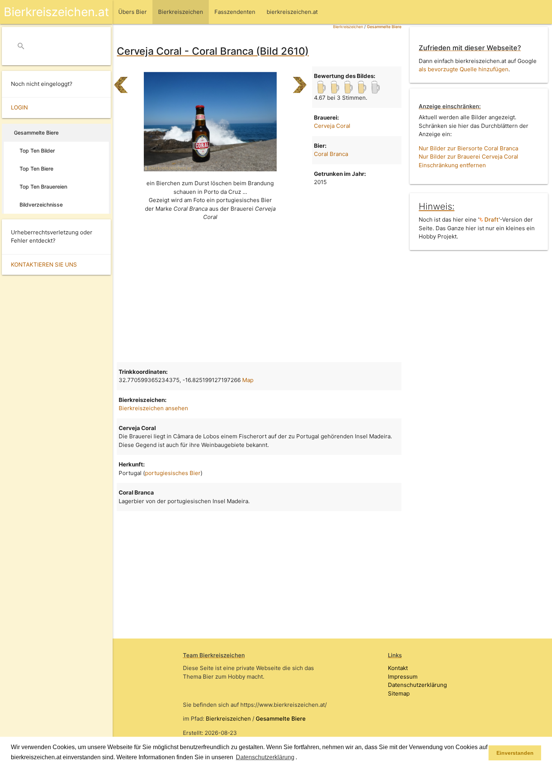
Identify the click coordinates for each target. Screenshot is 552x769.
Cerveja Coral (332, 125)
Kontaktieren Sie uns (44, 264)
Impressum (403, 676)
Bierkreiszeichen (348, 26)
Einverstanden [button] (515, 753)
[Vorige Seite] (121, 81)
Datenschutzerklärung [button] (265, 757)
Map (247, 380)
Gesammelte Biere (384, 26)
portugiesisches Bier (173, 473)
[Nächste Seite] (300, 81)
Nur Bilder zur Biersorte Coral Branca (468, 148)
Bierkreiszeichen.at (56, 11)
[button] (300, 758)
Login (19, 107)
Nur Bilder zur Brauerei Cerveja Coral (468, 156)
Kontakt (398, 668)
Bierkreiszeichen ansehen (153, 408)
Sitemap (399, 693)
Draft (491, 219)
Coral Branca (331, 153)
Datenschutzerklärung (417, 684)
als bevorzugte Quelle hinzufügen (463, 69)
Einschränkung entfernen (452, 165)
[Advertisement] (259, 294)
